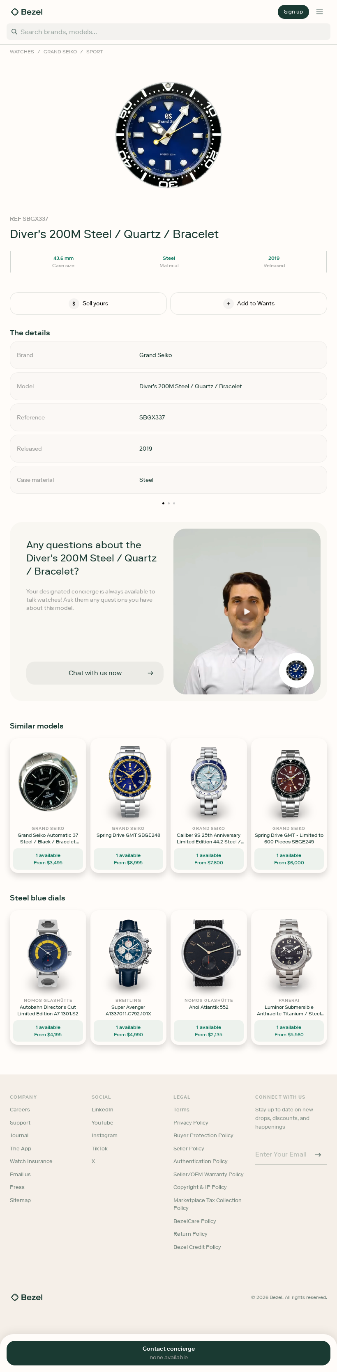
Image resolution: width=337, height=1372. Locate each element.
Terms (181, 1109)
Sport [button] (94, 52)
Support (20, 1123)
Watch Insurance (31, 1161)
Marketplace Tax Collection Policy (207, 1204)
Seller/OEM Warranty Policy (208, 1174)
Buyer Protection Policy (203, 1135)
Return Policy (190, 1234)
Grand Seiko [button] (60, 52)
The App (20, 1148)
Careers (20, 1109)
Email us (20, 1174)
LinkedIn (102, 1109)
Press (17, 1187)
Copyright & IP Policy (200, 1187)
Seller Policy (188, 1148)
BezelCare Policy (194, 1221)
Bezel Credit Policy (197, 1247)
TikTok (100, 1148)
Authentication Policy (200, 1161)
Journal (19, 1135)
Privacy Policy (190, 1123)
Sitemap (20, 1200)
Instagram (105, 1135)
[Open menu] (319, 12)
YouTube (102, 1123)
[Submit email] (318, 1154)
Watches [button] (22, 52)
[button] (293, 12)
